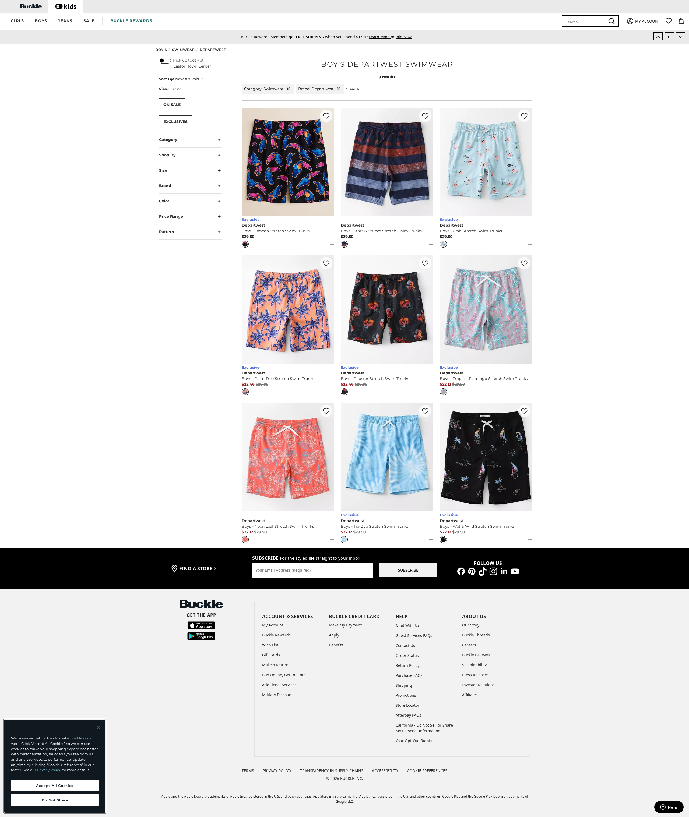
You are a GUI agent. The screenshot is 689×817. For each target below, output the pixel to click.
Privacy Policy (49, 770)
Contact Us (405, 645)
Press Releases (475, 674)
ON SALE (172, 104)
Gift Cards (271, 654)
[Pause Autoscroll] (669, 36)
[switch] (165, 61)
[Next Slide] (680, 36)
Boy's (161, 50)
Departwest (213, 50)
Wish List (270, 644)
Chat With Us (407, 625)
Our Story (470, 625)
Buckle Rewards (276, 635)
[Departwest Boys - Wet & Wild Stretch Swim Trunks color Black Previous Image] (446, 457)
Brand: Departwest (315, 88)
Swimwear (183, 50)
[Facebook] (461, 570)
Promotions (406, 695)
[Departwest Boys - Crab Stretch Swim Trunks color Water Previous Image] (446, 161)
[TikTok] (482, 570)
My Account (272, 625)
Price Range (171, 216)
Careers (469, 644)
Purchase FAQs (409, 675)
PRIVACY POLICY (277, 770)
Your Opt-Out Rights (414, 740)
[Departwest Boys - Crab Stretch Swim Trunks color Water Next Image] (525, 161)
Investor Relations (478, 684)
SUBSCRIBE (408, 570)
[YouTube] (514, 570)
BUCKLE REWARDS (131, 20)
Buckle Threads (476, 635)
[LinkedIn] (504, 570)
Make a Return (275, 664)
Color (164, 200)
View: (164, 88)
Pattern (166, 231)
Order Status (407, 655)
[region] (54, 766)
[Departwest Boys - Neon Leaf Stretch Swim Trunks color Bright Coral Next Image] (327, 457)
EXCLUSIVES (175, 121)
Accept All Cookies (54, 785)
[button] (17, 21)
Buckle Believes (476, 654)
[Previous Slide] (658, 36)
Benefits (336, 644)
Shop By (167, 154)
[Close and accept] (98, 728)
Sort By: (166, 78)
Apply (334, 635)
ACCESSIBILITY (385, 770)
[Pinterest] (471, 570)
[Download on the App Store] (201, 624)
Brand (165, 185)
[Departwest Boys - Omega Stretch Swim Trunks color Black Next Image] (327, 161)
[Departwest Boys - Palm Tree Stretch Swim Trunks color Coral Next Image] (327, 309)
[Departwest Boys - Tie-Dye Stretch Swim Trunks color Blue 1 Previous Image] (347, 457)
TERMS (248, 770)
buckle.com (80, 738)
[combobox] (584, 21)
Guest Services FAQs (414, 635)
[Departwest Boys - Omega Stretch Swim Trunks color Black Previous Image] (248, 161)
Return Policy (407, 665)
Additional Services (279, 684)
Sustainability (474, 664)
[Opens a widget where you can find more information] (669, 807)
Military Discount (277, 694)
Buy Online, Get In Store (284, 674)
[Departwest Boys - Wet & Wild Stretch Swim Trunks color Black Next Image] (525, 457)
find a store (197, 568)
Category (168, 139)
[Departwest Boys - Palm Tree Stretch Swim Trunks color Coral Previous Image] (248, 309)
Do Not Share (55, 800)
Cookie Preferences (427, 770)
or (382, 36)
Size (163, 170)
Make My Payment (345, 625)
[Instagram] (493, 570)
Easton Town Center (192, 66)
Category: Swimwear (263, 88)
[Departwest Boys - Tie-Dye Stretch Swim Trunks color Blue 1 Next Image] (426, 457)
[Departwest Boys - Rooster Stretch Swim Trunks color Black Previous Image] (347, 309)
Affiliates (470, 694)
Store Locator (407, 705)
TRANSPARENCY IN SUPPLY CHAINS (331, 770)
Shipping (404, 685)
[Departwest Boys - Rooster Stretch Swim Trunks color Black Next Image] (426, 309)
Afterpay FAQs (408, 715)
